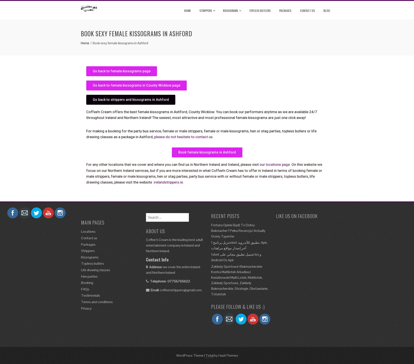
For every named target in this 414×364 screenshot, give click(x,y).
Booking (87, 282)
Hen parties (89, 276)
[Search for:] (167, 216)
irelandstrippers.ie (168, 182)
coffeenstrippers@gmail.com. (181, 290)
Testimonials (90, 295)
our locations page (275, 164)
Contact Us (307, 10)
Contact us (89, 238)
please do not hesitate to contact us (183, 137)
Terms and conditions (97, 302)
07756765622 (179, 281)
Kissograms (230, 10)
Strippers (205, 10)
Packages (285, 10)
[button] (121, 71)
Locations (88, 231)
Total (209, 355)
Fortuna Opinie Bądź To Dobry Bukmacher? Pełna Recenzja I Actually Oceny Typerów (238, 230)
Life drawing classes (95, 270)
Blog (326, 10)
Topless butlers (260, 10)
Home (187, 10)
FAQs (85, 289)
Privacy (86, 308)
